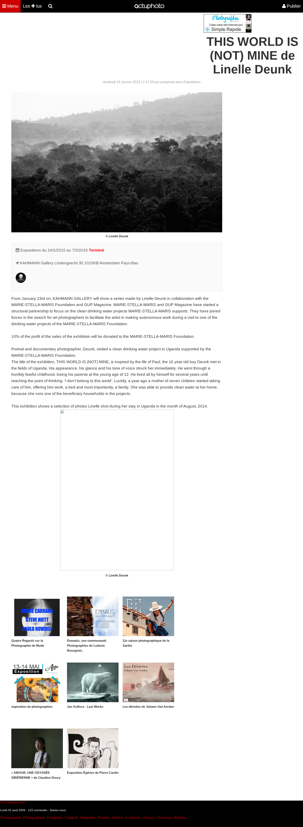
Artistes (117, 817)
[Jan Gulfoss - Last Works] (93, 682)
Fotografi (71, 817)
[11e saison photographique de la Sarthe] (148, 616)
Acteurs (148, 817)
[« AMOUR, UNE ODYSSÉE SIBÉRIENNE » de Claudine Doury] (37, 748)
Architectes (133, 817)
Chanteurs (164, 817)
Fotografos (55, 817)
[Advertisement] (127, 43)
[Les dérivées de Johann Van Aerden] (148, 682)
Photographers (34, 817)
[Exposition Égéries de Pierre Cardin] (93, 748)
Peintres (104, 817)
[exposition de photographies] (37, 682)
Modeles (180, 817)
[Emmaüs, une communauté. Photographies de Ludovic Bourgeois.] (93, 616)
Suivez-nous (58, 810)
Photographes (11, 817)
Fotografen (88, 817)
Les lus (32, 6)
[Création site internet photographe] (227, 31)
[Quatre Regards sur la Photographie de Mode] (37, 616)
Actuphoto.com (14, 802)
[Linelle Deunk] (21, 281)
